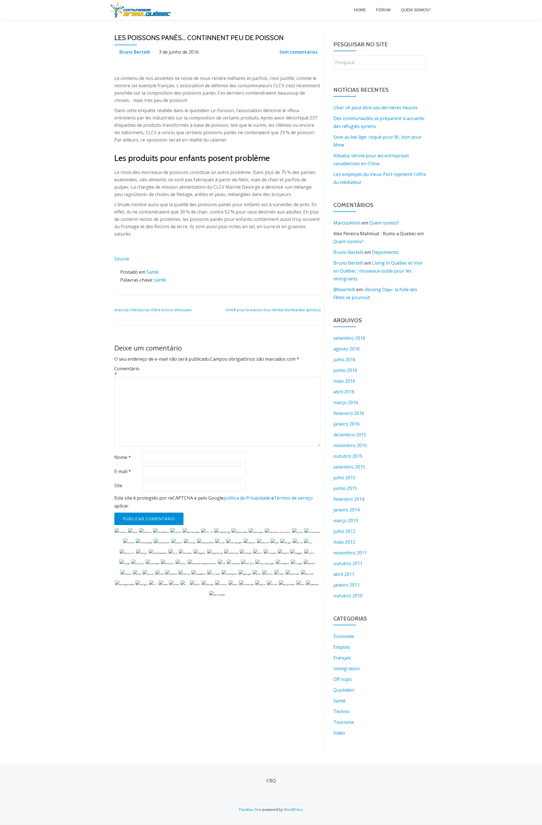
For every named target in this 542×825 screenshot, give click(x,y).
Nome (122, 457)
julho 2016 (344, 359)
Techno (341, 711)
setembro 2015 (349, 467)
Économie (343, 636)
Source (121, 259)
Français (342, 658)
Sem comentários (298, 52)
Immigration (346, 668)
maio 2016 (344, 381)
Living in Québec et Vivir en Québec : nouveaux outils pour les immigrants (378, 271)
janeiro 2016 (346, 424)
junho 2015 (345, 488)
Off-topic (342, 679)
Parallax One (250, 809)
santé (160, 280)
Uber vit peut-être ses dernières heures (375, 108)
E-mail (122, 471)
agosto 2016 (346, 349)
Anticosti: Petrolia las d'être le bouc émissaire (153, 309)
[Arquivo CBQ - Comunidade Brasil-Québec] (141, 10)
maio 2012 (344, 542)
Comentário (126, 371)
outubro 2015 (347, 456)
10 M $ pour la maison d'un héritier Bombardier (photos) (272, 309)
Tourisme (343, 722)
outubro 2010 (347, 596)
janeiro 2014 (346, 510)
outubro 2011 (347, 563)
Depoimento (385, 252)
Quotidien (343, 690)
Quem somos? (416, 10)
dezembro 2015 (349, 435)
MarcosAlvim (346, 223)
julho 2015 (344, 477)
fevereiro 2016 (348, 413)
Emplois (341, 647)
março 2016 (345, 402)
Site (118, 485)
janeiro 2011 (346, 585)
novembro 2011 (350, 553)
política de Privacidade (247, 498)
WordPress (293, 809)
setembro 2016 (349, 338)
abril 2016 (343, 392)
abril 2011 (343, 574)
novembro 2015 (350, 445)
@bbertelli (344, 289)
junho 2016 (345, 370)
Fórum (383, 10)
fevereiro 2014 (348, 499)
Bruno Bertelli (134, 52)
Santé (153, 272)
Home (360, 10)
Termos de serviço (293, 498)
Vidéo (339, 733)
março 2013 (345, 520)
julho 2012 (344, 531)
